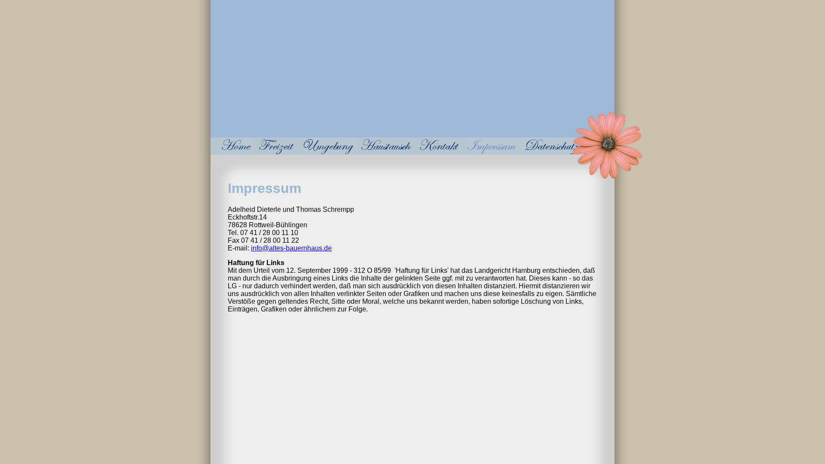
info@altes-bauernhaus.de (291, 248)
